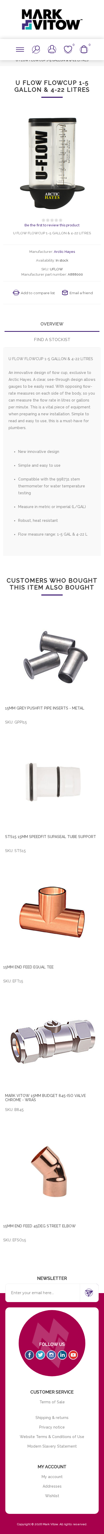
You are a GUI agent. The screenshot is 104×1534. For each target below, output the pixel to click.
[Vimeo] (62, 1355)
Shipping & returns (52, 1418)
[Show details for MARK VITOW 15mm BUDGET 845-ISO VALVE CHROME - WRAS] (53, 1042)
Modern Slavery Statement (52, 1446)
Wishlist (52, 1496)
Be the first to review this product (52, 225)
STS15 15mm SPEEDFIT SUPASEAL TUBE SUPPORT (50, 837)
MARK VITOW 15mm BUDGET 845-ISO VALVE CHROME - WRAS (45, 1098)
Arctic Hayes (64, 252)
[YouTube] (73, 1355)
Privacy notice (52, 1427)
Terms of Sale (52, 1402)
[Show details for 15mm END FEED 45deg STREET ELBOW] (52, 1171)
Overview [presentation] (52, 324)
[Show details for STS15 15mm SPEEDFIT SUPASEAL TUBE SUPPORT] (53, 782)
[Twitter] (40, 1355)
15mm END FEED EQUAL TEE (28, 967)
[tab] (52, 324)
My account (52, 1477)
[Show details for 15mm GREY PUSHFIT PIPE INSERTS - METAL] (53, 654)
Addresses (52, 1486)
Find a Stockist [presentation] (52, 339)
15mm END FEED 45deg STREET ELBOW (39, 1226)
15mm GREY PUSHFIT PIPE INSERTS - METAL (44, 708)
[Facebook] (29, 1355)
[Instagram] (51, 1355)
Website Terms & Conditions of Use (52, 1437)
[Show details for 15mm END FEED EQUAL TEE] (52, 912)
